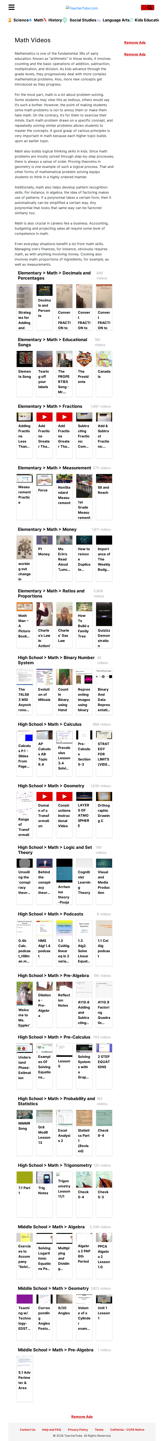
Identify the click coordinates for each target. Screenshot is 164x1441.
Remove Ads (135, 42)
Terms (99, 1429)
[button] (27, 7)
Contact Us (27, 1429)
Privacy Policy (78, 1429)
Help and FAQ (51, 1429)
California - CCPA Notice (127, 1429)
